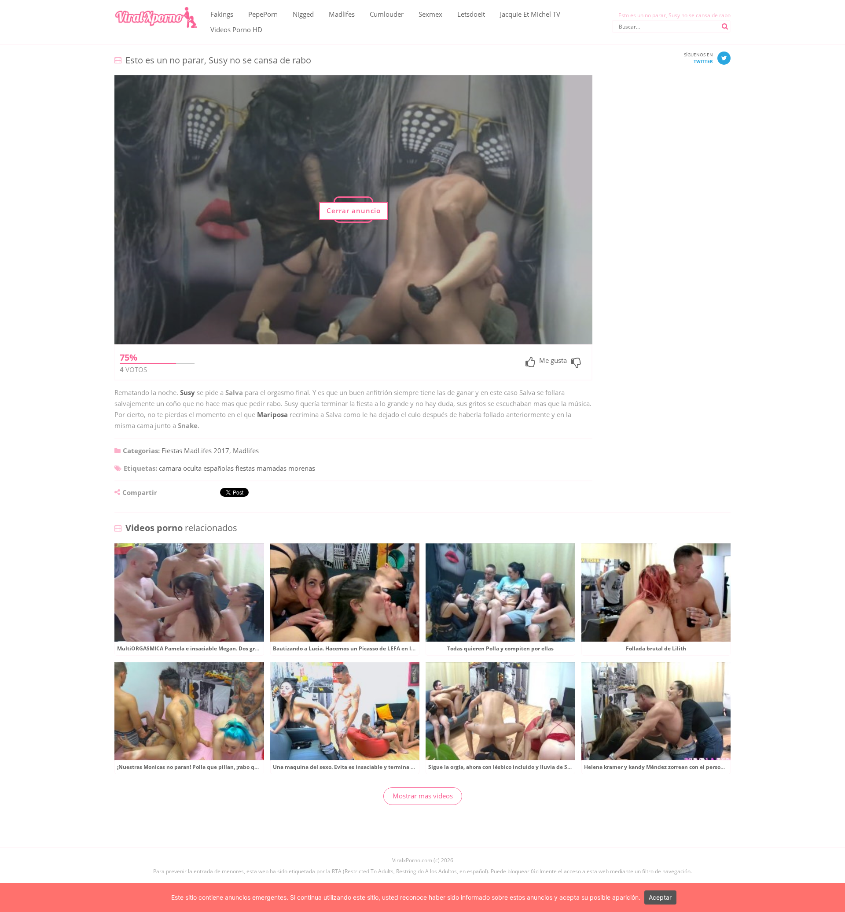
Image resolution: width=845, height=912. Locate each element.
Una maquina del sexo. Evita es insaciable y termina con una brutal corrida (371, 767)
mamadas (272, 468)
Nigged (303, 14)
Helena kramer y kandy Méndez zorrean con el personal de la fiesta (671, 767)
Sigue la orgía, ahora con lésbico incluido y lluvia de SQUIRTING (511, 767)
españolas (218, 468)
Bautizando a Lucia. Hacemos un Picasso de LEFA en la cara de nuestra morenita (377, 648)
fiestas (245, 468)
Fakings (221, 14)
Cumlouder (387, 14)
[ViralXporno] (155, 6)
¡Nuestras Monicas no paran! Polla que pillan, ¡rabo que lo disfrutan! (205, 767)
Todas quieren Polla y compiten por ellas (500, 648)
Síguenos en (698, 58)
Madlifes (342, 14)
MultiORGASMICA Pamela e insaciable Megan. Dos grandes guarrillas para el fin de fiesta (233, 648)
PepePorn (263, 14)
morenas (301, 468)
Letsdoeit (471, 14)
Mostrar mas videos (423, 795)
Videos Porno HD (236, 29)
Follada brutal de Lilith (656, 648)
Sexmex (430, 14)
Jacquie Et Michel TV (530, 14)
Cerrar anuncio (354, 210)
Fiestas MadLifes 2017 (195, 450)
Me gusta (553, 361)
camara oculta (180, 468)
